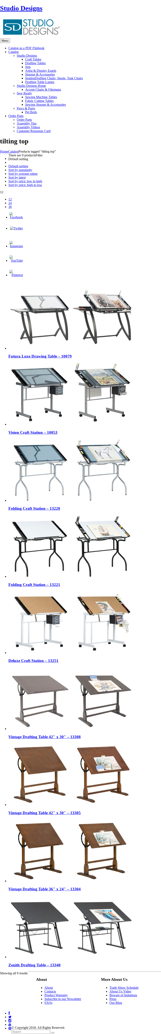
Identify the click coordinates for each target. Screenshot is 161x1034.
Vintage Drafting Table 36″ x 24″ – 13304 (44, 889)
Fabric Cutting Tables (39, 101)
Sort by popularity (20, 170)
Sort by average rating (23, 173)
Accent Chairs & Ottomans (43, 89)
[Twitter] (16, 228)
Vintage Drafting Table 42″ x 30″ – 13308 (44, 737)
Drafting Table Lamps (39, 82)
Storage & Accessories (40, 74)
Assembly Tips (26, 123)
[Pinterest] (16, 275)
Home (4, 151)
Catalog (13, 151)
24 (10, 203)
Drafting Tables (35, 63)
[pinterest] (9, 1028)
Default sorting (18, 166)
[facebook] (9, 1013)
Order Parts (24, 119)
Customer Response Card (34, 131)
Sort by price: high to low (25, 185)
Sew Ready (24, 93)
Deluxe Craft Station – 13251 (33, 660)
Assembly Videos (28, 127)
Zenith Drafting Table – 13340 (34, 965)
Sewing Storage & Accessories (45, 104)
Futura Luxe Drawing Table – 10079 (40, 356)
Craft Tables (33, 59)
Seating (54, 78)
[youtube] (9, 1024)
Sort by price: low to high (25, 181)
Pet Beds (31, 112)
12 (10, 199)
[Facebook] (16, 217)
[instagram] (9, 1020)
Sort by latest (17, 177)
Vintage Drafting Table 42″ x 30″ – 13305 (44, 813)
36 (10, 207)
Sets (28, 67)
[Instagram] (16, 246)
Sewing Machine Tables (41, 97)
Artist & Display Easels (40, 70)
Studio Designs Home (31, 86)
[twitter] (10, 1017)
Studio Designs (21, 8)
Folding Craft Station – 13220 (34, 508)
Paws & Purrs (26, 108)
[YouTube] (16, 260)
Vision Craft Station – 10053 (32, 432)
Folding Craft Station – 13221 (34, 584)
